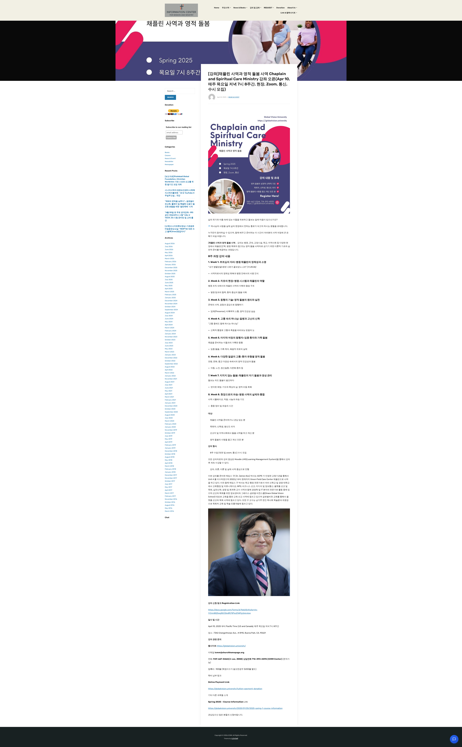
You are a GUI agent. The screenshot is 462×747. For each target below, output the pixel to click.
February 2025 (170, 295)
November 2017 (171, 478)
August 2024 (170, 313)
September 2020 (171, 412)
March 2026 (169, 259)
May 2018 (168, 460)
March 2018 (169, 466)
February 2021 (170, 400)
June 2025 (169, 283)
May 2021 (168, 391)
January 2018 (170, 472)
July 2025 (169, 280)
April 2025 (169, 289)
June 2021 (169, 388)
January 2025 (170, 298)
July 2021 (168, 385)
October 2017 (170, 481)
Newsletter (169, 161)
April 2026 (169, 256)
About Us (291, 8)
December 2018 (171, 451)
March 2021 (169, 397)
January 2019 (170, 448)
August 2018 (169, 457)
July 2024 (169, 316)
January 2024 (170, 334)
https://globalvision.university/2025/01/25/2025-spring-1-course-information (245, 708)
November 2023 (171, 337)
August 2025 (170, 277)
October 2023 (170, 340)
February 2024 (170, 331)
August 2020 (170, 415)
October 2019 (170, 433)
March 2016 (169, 511)
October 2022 (170, 361)
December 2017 (171, 475)
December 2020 (171, 406)
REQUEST (268, 8)
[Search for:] (180, 91)
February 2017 (170, 496)
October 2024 (170, 307)
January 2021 (170, 403)
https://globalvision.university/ (231, 646)
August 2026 (170, 244)
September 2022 (171, 364)
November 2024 (171, 304)
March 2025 (169, 292)
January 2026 (170, 265)
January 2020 (170, 427)
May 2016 (168, 508)
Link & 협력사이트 (288, 13)
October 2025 (170, 274)
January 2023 (170, 355)
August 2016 (169, 505)
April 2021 (168, 394)
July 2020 (169, 418)
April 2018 (168, 463)
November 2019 (171, 430)
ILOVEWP (234, 738)
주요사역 (225, 8)
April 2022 (169, 370)
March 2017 (169, 493)
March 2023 (169, 352)
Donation (280, 8)
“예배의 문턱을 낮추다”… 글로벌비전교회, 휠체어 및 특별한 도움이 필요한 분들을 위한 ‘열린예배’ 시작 (180, 204)
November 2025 (171, 271)
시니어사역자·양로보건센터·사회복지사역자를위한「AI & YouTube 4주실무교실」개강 (180, 193)
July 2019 (168, 436)
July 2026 (169, 247)
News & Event (233, 97)
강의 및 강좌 (255, 8)
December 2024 (171, 301)
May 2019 (168, 439)
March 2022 (169, 373)
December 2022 (171, 358)
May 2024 (169, 322)
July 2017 (168, 484)
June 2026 (169, 250)
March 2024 (169, 328)
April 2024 (169, 325)
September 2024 (171, 310)
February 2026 (170, 262)
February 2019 (170, 445)
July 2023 (169, 343)
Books (167, 152)
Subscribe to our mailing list (178, 127)
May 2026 (168, 253)
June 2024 (169, 319)
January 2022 (170, 376)
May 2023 (168, 349)
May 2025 (168, 286)
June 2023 (169, 346)
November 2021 (171, 379)
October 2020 (170, 409)
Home (216, 8)
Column (168, 155)
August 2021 (169, 382)
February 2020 (170, 424)
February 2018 (170, 469)
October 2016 (170, 502)
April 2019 (168, 442)
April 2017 (168, 490)
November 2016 (171, 499)
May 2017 (168, 487)
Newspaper (169, 164)
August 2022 (170, 367)
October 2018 (170, 454)
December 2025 (171, 268)
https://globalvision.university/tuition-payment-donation (235, 688)
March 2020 (169, 421)
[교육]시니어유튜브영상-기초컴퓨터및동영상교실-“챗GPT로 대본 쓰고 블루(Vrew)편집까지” (180, 229)
